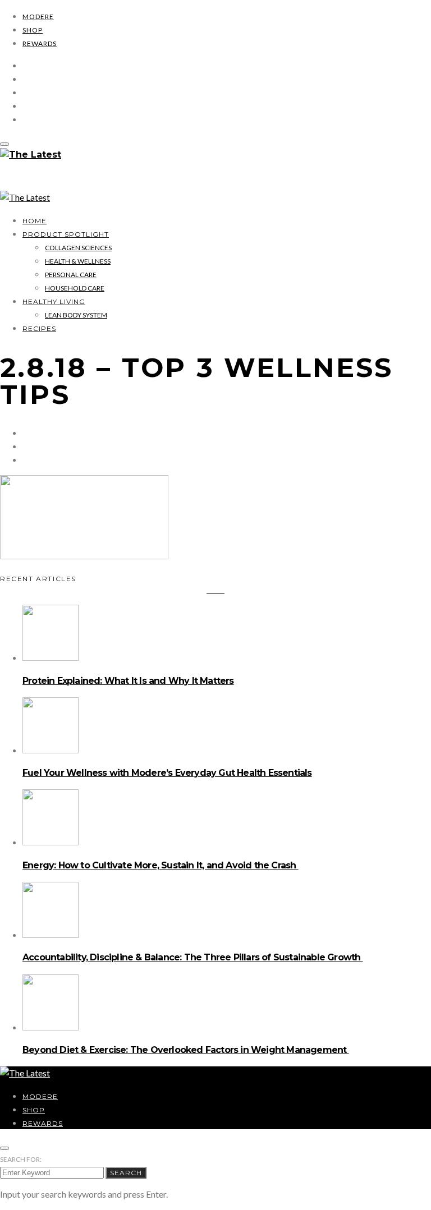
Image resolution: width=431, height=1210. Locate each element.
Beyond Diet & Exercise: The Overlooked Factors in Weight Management (185, 1050)
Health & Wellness (78, 261)
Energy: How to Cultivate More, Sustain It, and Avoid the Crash (160, 865)
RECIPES (39, 328)
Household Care (74, 288)
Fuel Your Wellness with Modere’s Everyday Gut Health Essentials (167, 772)
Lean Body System (76, 315)
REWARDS (39, 43)
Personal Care (71, 274)
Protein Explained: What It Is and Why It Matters (128, 680)
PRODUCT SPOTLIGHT (65, 234)
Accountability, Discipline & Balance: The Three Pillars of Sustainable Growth (192, 957)
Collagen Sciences (78, 247)
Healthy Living (53, 301)
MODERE (38, 16)
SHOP (32, 30)
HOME (34, 221)
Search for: (21, 1159)
